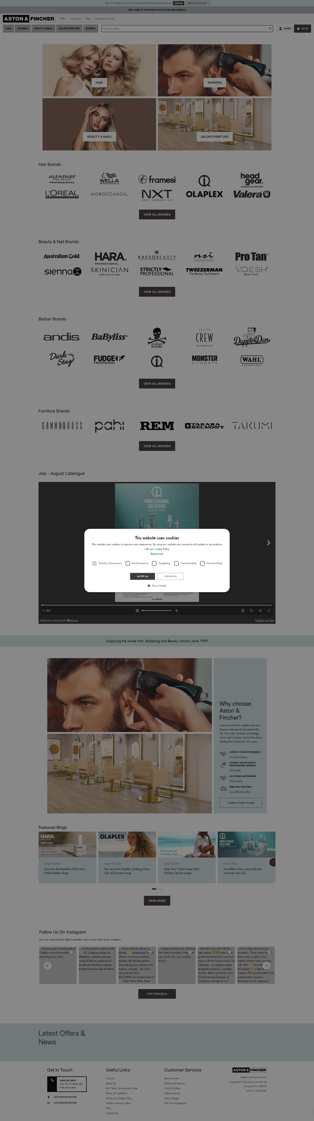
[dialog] (157, 560)
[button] (157, 586)
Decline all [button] (171, 576)
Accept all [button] (142, 576)
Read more (157, 554)
